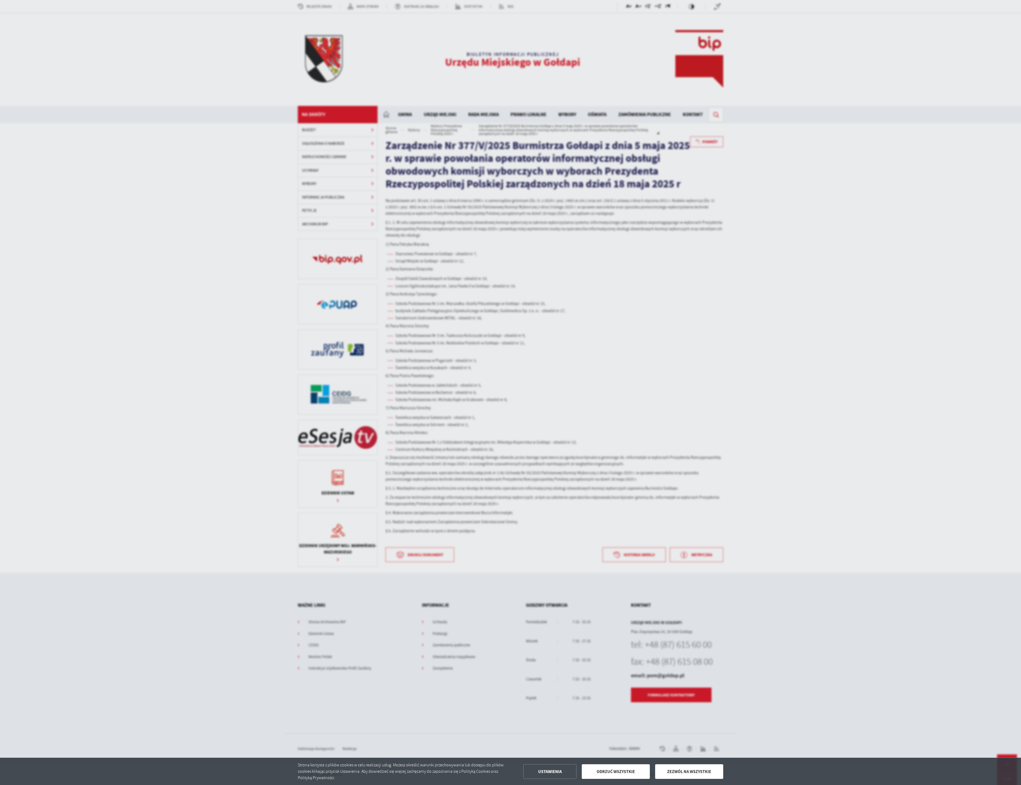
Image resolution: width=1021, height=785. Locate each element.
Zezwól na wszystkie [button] (689, 771)
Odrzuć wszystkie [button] (616, 771)
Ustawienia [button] (550, 771)
